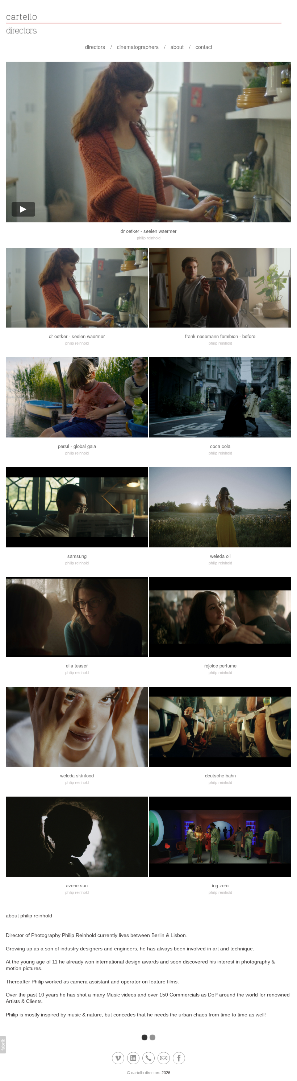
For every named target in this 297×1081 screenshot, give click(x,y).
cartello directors (145, 1072)
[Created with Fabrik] (3, 1044)
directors (95, 46)
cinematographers (138, 46)
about (177, 46)
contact (204, 46)
